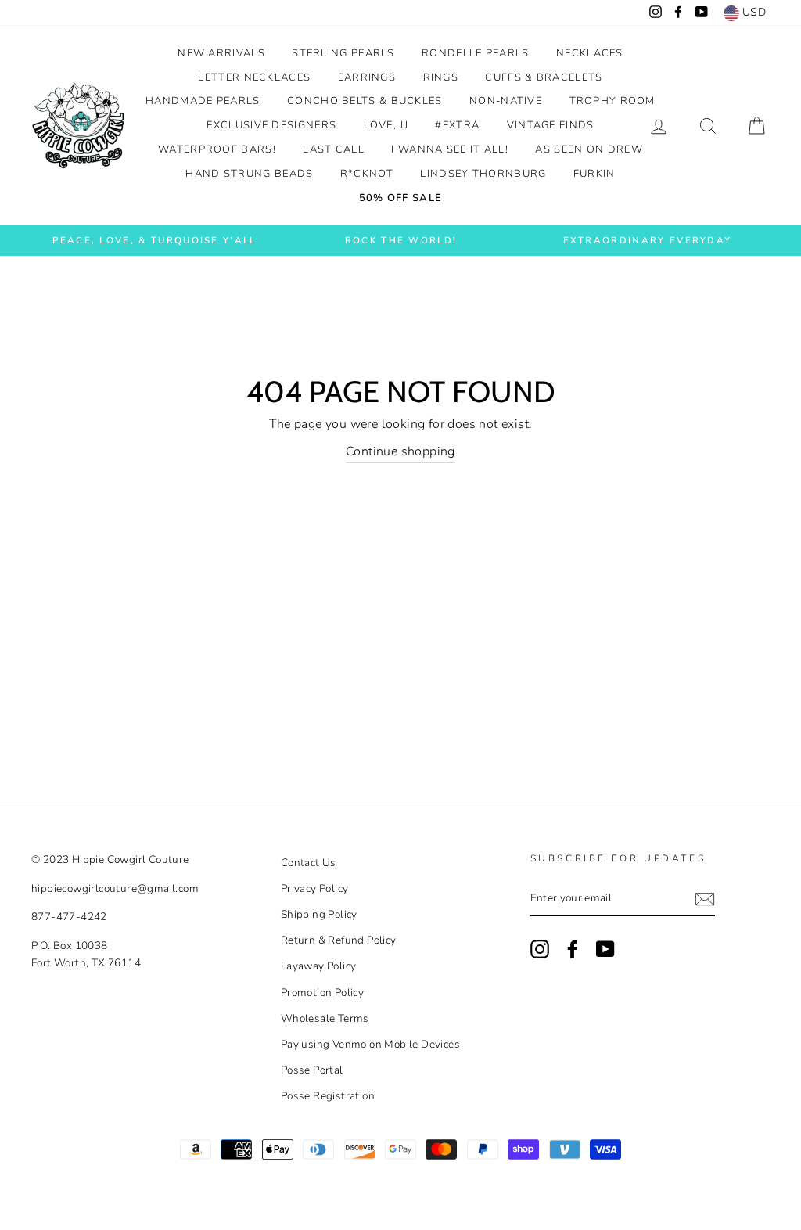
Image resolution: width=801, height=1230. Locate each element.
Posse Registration (328, 1095)
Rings (441, 77)
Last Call (334, 149)
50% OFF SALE (401, 198)
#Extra (457, 125)
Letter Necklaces (254, 77)
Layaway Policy (319, 965)
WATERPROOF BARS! (217, 149)
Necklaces (589, 53)
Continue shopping (400, 451)
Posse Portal (312, 1070)
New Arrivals (221, 53)
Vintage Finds (550, 125)
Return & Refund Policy (339, 940)
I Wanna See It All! (449, 149)
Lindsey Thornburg (483, 174)
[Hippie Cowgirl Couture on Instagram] (539, 949)
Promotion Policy (322, 992)
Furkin (594, 174)
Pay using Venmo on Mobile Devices (370, 1044)
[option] (154, 240)
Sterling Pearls (343, 53)
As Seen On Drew (589, 149)
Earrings (367, 77)
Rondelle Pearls (476, 53)
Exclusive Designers (271, 125)
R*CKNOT (366, 174)
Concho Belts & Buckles (365, 101)
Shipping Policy (319, 914)
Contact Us (308, 862)
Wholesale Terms (325, 1018)
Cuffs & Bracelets (543, 77)
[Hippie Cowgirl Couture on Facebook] (572, 949)
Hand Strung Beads (249, 174)
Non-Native (505, 101)
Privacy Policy (315, 888)
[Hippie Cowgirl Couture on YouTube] (605, 949)
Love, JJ (386, 125)
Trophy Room (612, 101)
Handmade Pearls (202, 101)
